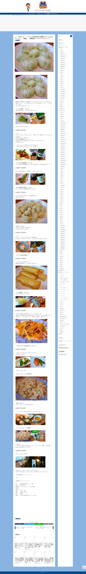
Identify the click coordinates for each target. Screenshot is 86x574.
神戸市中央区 (63, 89)
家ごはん (62, 312)
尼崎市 (62, 81)
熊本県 (61, 252)
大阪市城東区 (63, 129)
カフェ (62, 285)
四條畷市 (62, 116)
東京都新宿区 (63, 237)
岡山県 (61, 210)
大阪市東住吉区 (63, 139)
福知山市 (62, 68)
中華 (16, 40)
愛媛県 (61, 218)
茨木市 (62, 191)
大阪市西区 (62, 156)
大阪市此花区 (63, 145)
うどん (62, 274)
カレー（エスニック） (64, 287)
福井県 (61, 258)
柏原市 (62, 181)
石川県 (61, 254)
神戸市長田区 (63, 97)
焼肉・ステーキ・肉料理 (64, 324)
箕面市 (62, 189)
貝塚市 (62, 195)
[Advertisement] (43, 23)
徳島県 (61, 216)
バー (61, 295)
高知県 (61, 264)
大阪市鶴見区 (63, 166)
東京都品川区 (63, 233)
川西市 (62, 83)
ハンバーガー (62, 291)
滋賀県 (61, 250)
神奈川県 (62, 256)
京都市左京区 (63, 62)
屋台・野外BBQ (63, 318)
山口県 (61, 206)
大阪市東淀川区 (63, 143)
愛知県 (61, 220)
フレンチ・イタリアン (64, 299)
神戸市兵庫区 (63, 91)
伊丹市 (62, 74)
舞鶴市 (62, 70)
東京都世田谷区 (63, 225)
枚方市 (62, 179)
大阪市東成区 (63, 141)
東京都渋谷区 (63, 243)
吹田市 (62, 114)
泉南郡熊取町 (63, 185)
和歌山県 (62, 106)
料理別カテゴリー (63, 272)
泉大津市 (62, 187)
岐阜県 (61, 208)
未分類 (61, 333)
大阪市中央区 (63, 122)
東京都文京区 (63, 235)
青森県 (61, 262)
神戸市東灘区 (63, 93)
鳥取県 (61, 266)
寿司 (61, 314)
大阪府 (62, 110)
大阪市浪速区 (63, 147)
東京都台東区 (63, 231)
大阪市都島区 (63, 162)
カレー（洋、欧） (63, 289)
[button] (19, 524)
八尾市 (62, 112)
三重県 (61, 49)
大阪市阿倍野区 (63, 164)
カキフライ (62, 283)
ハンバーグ (62, 293)
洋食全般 (62, 322)
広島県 (61, 214)
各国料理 (62, 308)
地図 (32, 483)
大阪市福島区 (63, 154)
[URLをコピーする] (49, 524)
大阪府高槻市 (62, 270)
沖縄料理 (62, 320)
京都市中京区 (63, 56)
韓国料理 (62, 331)
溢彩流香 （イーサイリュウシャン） (33, 101)
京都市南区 (62, 60)
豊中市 (62, 193)
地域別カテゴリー (63, 47)
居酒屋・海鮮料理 (63, 316)
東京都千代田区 (63, 229)
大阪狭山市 (62, 168)
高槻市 (18, 40)
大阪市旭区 (62, 137)
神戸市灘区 (62, 95)
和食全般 (62, 310)
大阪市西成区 (63, 158)
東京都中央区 (63, 227)
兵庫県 (62, 72)
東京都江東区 (63, 241)
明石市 (62, 85)
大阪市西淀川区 (63, 160)
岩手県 (61, 212)
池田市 (62, 183)
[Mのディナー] (43, 5)
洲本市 (62, 87)
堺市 (61, 118)
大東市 (62, 120)
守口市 (62, 170)
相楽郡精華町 (63, 66)
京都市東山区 (63, 64)
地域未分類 (62, 108)
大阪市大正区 (63, 131)
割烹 (61, 306)
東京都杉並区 (63, 239)
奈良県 (61, 202)
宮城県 (61, 204)
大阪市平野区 (63, 135)
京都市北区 (62, 58)
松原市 (62, 177)
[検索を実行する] (71, 36)
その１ (17, 477)
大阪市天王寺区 (63, 133)
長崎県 (61, 260)
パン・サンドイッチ (63, 297)
